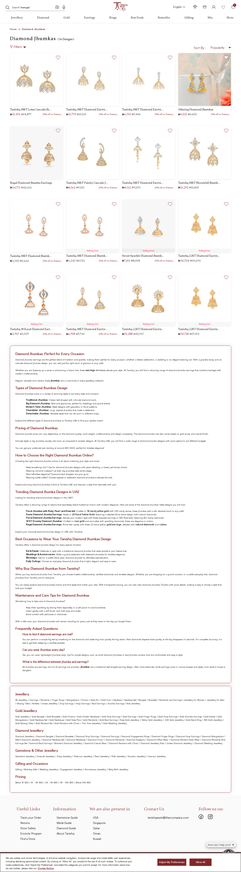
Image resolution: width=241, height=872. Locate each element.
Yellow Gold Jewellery (151, 719)
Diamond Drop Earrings (87, 736)
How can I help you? (219, 844)
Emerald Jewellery (46, 756)
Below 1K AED (22, 782)
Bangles (142, 699)
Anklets (35, 703)
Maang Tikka (23, 703)
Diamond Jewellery (24, 736)
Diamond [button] (43, 17)
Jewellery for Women (194, 699)
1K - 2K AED (37, 782)
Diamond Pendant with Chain (123, 743)
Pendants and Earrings (170, 699)
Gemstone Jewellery (25, 756)
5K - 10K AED (66, 782)
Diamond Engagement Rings (135, 736)
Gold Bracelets (53, 716)
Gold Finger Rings (147, 716)
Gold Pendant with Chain (67, 723)
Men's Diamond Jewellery (27, 739)
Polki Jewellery (119, 756)
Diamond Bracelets (65, 736)
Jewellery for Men (215, 699)
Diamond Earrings (110, 736)
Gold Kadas (209, 716)
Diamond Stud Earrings (40, 743)
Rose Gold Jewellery (129, 719)
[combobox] (33, 7)
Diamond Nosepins (135, 739)
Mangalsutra (73, 699)
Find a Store (27, 839)
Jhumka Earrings (115, 703)
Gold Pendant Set (44, 723)
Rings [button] (113, 17)
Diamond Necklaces (75, 739)
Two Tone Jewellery (91, 723)
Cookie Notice (46, 868)
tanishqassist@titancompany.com (168, 817)
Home (15, 29)
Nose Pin (95, 699)
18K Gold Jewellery (213, 719)
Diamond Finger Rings (163, 736)
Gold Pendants (90, 719)
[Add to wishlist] (58, 57)
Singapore (99, 823)
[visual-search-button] (57, 7)
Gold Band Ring (193, 719)
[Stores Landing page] (204, 7)
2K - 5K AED (51, 782)
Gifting (18, 769)
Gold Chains (69, 716)
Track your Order (30, 817)
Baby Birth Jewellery (118, 769)
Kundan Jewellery (137, 756)
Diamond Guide (66, 828)
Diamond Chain (95, 739)
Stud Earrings (98, 703)
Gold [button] (66, 17)
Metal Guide (64, 823)
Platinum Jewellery (83, 756)
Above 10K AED (83, 782)
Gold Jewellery (22, 716)
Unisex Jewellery (49, 703)
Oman (97, 833)
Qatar (96, 828)
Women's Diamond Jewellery (68, 743)
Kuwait (97, 839)
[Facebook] (201, 816)
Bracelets (152, 699)
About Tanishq (65, 833)
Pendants (44, 699)
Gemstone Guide (67, 817)
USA (95, 817)
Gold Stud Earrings (109, 719)
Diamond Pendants (115, 739)
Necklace (117, 699)
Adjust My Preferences (172, 862)
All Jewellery (21, 699)
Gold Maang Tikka (24, 723)
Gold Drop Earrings (111, 716)
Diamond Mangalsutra (213, 736)
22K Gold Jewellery (174, 719)
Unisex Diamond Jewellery (179, 743)
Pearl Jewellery (102, 756)
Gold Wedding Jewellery (115, 723)
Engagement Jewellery (71, 769)
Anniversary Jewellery (95, 769)
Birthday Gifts (30, 769)
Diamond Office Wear (157, 739)
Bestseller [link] (164, 17)
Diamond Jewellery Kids (152, 743)
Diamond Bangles (44, 736)
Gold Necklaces (56, 719)
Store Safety (28, 828)
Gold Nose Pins (73, 719)
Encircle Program (31, 833)
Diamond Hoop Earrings (188, 736)
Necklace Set (130, 699)
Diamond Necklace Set (53, 739)
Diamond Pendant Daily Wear (185, 739)
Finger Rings (58, 699)
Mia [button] (210, 17)
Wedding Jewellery (49, 769)
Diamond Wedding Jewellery (208, 743)
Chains (84, 699)
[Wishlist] (223, 7)
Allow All (200, 862)
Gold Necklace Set (38, 719)
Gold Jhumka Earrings (191, 716)
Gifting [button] (189, 17)
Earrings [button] (89, 17)
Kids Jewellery (133, 703)
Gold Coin (106, 699)
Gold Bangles (38, 716)
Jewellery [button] (17, 17)
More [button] (230, 17)
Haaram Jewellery (157, 756)
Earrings (34, 699)
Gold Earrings (129, 716)
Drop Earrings (66, 703)
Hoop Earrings (83, 703)
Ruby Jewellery (64, 756)
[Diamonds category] (195, 7)
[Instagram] (210, 816)
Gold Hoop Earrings (167, 716)
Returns (25, 823)
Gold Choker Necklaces (88, 716)
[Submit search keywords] (7, 7)
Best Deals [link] (137, 17)
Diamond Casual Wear (96, 743)
